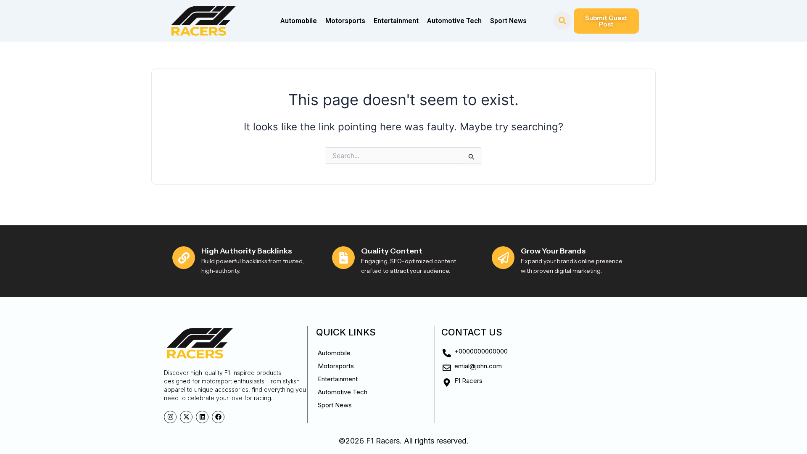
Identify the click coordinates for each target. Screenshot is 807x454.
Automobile (298, 21)
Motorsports (345, 21)
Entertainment (396, 21)
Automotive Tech (454, 21)
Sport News (508, 21)
